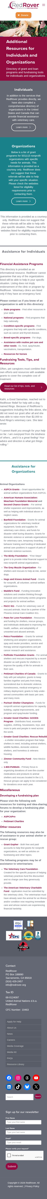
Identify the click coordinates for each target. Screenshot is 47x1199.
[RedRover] (23, 5)
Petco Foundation (13, 636)
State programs (12, 309)
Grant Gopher (11, 844)
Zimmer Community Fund (17, 759)
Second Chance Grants (16, 504)
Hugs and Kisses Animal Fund (20, 579)
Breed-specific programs (17, 337)
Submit (12, 1166)
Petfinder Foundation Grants (19, 655)
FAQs (10, 1058)
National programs (14, 317)
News (10, 1034)
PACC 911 (9, 606)
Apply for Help (14, 1021)
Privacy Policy (32, 1186)
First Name (10, 1118)
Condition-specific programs (19, 326)
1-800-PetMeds (12, 767)
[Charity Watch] (23, 950)
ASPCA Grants (11, 489)
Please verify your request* (17, 1149)
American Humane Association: (21, 497)
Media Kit (11, 1052)
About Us (11, 1028)
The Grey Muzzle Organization (20, 567)
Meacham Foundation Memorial (20, 501)
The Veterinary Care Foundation (21, 869)
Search (38, 1096)
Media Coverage (15, 1046)
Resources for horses (15, 354)
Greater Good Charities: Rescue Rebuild (25, 736)
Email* (8, 1138)
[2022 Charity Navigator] (19, 928)
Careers (11, 1040)
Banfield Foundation (15, 520)
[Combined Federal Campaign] (14, 939)
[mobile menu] (43, 5)
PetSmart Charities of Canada (19, 673)
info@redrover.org (16, 984)
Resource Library (15, 1064)
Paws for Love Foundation (18, 618)
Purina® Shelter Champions (19, 703)
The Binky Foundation (15, 556)
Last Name (10, 1128)
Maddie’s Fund (11, 591)
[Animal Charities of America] (30, 928)
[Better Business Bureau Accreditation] (38, 939)
